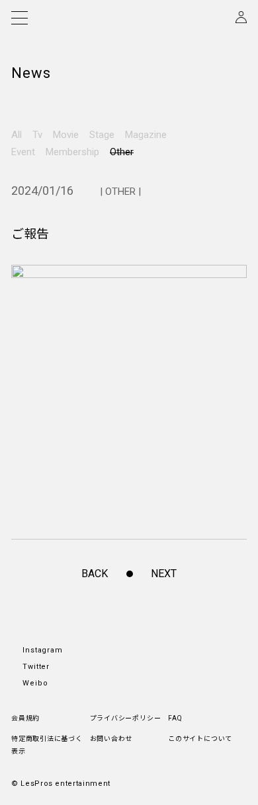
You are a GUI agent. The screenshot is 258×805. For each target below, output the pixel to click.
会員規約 (25, 718)
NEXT (164, 574)
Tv (37, 135)
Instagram (42, 650)
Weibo (35, 683)
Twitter (36, 666)
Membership (72, 152)
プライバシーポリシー (125, 718)
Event (23, 152)
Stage (101, 135)
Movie (66, 135)
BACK (94, 574)
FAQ (175, 718)
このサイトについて (200, 738)
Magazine (146, 135)
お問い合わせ (111, 738)
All (16, 135)
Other (122, 152)
